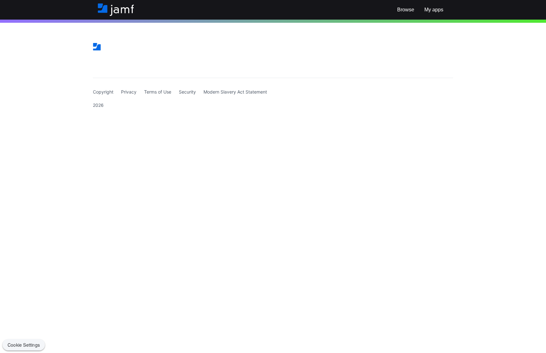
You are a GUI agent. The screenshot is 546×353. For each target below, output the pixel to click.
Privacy (128, 91)
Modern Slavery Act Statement (235, 91)
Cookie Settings (24, 345)
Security (187, 91)
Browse (405, 9)
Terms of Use (157, 91)
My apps (433, 9)
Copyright (103, 91)
